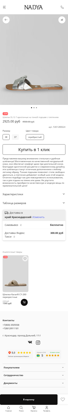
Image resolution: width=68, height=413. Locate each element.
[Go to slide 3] (36, 107)
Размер (6, 131)
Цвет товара (32, 131)
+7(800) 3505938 (11, 324)
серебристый (35, 137)
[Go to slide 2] (34, 107)
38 (6, 137)
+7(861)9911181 (11, 328)
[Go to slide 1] (31, 107)
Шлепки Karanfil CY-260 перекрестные (14, 295)
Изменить (38, 217)
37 (15, 137)
